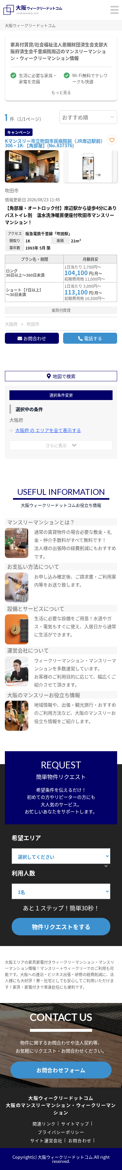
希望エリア (26, 837)
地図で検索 (64, 376)
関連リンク (44, 1123)
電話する (93, 338)
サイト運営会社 (46, 1140)
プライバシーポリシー (61, 1132)
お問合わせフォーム (61, 1070)
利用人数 (23, 873)
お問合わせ (34, 338)
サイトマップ (75, 1123)
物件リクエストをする (61, 926)
